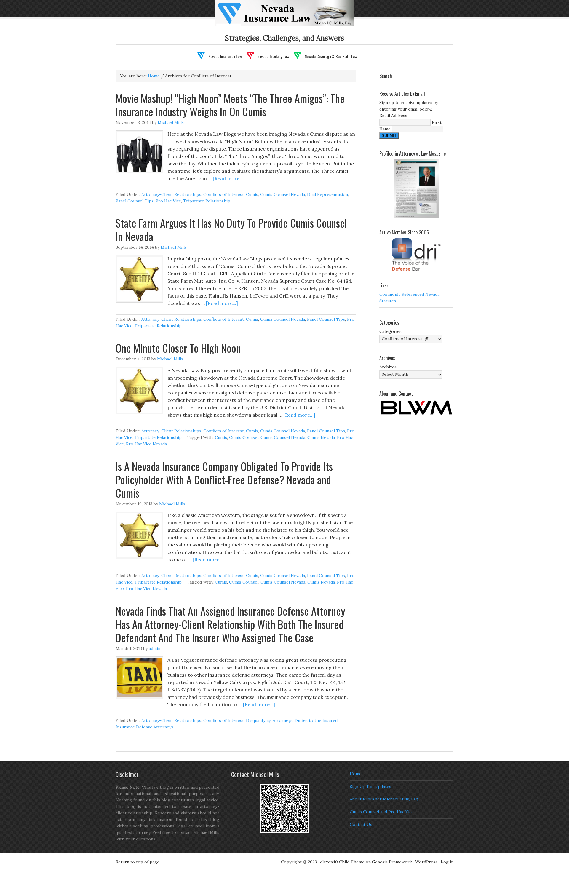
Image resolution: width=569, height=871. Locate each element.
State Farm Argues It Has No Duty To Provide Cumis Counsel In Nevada (231, 229)
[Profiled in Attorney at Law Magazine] (416, 188)
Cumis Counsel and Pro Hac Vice (382, 811)
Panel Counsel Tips (135, 201)
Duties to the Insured (316, 720)
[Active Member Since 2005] (416, 254)
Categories (390, 331)
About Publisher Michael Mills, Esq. (384, 799)
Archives (388, 367)
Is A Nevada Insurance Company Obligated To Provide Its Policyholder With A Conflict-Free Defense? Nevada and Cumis (224, 479)
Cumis (252, 194)
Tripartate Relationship (206, 201)
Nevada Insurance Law (294, 17)
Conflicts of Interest (223, 194)
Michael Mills (171, 122)
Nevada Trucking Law (273, 56)
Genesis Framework (392, 861)
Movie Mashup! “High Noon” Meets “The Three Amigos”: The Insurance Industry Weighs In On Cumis (230, 104)
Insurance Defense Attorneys (144, 727)
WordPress (426, 861)
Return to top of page (137, 861)
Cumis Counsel (243, 437)
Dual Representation (327, 194)
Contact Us (361, 824)
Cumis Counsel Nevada (282, 194)
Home (356, 773)
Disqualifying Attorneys (269, 720)
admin (154, 648)
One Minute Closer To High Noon (178, 348)
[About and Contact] (416, 407)
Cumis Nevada (321, 437)
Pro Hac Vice (168, 201)
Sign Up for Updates (370, 786)
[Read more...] (229, 178)
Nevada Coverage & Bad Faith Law (331, 56)
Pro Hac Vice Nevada (146, 444)
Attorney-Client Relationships (171, 194)
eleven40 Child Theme (342, 861)
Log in (447, 861)
